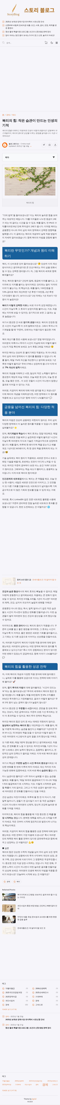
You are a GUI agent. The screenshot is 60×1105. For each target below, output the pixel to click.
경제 (8, 881)
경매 (37, 1000)
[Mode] (51, 42)
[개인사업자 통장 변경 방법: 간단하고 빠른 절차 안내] (9, 911)
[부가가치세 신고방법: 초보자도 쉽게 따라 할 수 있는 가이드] (9, 900)
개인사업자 (10, 1000)
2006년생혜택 (41, 988)
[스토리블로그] (30, 10)
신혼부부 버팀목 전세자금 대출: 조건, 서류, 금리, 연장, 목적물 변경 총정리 (31, 26)
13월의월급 (10, 988)
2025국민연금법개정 (13, 992)
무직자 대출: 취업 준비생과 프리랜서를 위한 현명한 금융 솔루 (37, 918)
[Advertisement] (30, 79)
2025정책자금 (11, 996)
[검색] (3, 43)
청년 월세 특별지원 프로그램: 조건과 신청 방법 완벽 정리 (28, 31)
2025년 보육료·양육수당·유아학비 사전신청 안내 (24, 21)
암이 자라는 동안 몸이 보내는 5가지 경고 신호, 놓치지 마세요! (30, 35)
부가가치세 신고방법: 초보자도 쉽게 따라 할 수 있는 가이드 (37, 896)
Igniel (34, 1099)
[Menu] (56, 43)
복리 (18, 881)
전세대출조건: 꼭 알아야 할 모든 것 (31, 928)
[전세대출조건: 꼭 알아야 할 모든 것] (9, 584)
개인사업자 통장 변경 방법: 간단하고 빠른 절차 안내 (37, 907)
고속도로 (39, 1004)
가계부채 (39, 996)
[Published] (30, 146)
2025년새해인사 (41, 992)
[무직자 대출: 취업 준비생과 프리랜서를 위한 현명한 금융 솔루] (9, 922)
